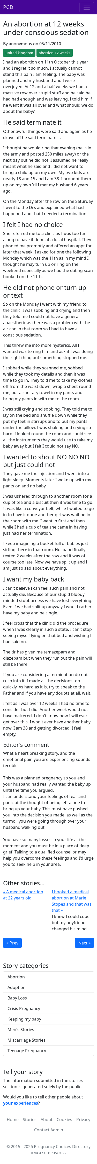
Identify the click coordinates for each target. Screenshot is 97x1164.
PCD (8, 7)
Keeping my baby (24, 1019)
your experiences (20, 1103)
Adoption (17, 987)
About (47, 1119)
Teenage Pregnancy (27, 1050)
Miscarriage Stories (27, 1040)
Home (13, 1119)
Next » (84, 943)
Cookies (64, 1119)
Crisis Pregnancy (24, 1008)
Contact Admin (48, 1130)
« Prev (12, 943)
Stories (29, 1119)
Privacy (83, 1119)
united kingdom (19, 52)
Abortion (16, 977)
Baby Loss (17, 998)
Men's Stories (21, 1029)
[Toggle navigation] (86, 7)
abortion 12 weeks (54, 52)
